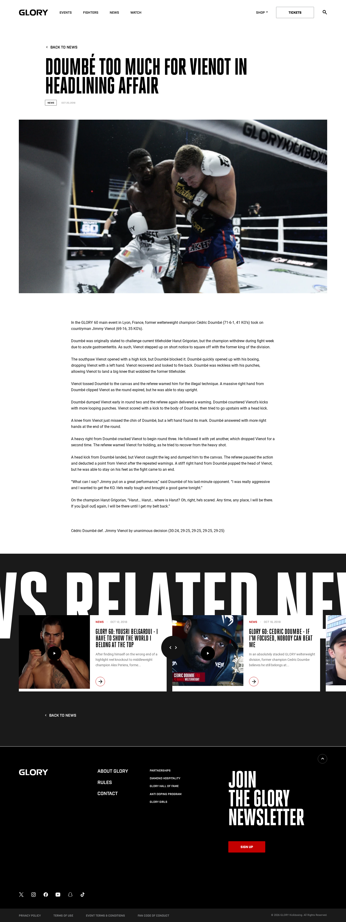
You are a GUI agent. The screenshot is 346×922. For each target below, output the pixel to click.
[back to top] (322, 759)
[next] (100, 681)
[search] (324, 12)
